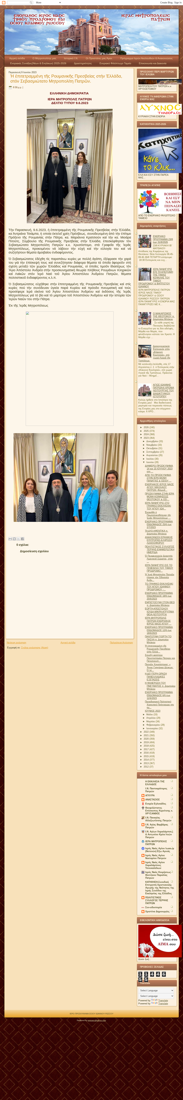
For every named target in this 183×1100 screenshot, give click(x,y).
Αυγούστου (152, 455)
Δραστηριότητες (83, 63)
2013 (146, 763)
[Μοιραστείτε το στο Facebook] (22, 539)
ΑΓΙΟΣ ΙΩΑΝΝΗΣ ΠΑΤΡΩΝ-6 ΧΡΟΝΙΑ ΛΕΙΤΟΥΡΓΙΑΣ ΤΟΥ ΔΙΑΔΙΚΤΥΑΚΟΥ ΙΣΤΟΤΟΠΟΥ (163, 390)
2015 (146, 756)
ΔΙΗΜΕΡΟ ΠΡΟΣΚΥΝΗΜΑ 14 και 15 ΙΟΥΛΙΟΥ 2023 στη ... (159, 468)
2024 (146, 434)
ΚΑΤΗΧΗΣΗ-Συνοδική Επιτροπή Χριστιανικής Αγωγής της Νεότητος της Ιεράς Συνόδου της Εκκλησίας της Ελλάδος (159, 888)
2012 (146, 766)
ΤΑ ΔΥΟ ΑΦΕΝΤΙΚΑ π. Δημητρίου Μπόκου (156, 532)
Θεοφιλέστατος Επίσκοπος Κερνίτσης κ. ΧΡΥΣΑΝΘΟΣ (159, 810)
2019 (146, 742)
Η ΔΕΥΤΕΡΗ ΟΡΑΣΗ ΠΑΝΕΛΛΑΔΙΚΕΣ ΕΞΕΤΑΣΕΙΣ (156, 676)
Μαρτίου (151, 721)
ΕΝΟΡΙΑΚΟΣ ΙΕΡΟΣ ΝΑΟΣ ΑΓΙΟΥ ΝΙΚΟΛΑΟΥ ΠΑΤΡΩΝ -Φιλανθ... (159, 487)
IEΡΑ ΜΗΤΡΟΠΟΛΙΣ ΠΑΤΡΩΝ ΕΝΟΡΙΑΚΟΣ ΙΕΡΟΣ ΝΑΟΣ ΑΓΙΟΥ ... (158, 621)
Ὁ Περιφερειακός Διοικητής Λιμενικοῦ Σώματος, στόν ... (159, 559)
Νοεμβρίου (152, 445)
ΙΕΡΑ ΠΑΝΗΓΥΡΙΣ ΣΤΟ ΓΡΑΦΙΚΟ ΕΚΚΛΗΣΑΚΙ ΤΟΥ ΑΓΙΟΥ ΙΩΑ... (158, 506)
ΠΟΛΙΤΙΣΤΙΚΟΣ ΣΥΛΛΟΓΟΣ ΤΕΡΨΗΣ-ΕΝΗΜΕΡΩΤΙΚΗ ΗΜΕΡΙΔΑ (159, 549)
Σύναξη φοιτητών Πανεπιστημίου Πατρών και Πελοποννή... (160, 658)
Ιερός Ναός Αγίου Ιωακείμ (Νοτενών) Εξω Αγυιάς (159, 850)
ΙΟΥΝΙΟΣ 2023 (152, 711)
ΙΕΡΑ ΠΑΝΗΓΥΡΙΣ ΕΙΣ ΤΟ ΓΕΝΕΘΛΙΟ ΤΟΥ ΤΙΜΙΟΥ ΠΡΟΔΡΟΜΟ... (159, 568)
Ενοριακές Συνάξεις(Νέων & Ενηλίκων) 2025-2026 (38, 63)
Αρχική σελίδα (17, 58)
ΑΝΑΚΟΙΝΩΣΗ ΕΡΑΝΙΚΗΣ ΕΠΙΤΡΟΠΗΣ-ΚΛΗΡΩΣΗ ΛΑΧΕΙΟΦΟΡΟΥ (159, 540)
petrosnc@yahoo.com (97, 1020)
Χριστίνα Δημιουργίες (157, 911)
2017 (146, 749)
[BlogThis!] (14, 539)
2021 (146, 735)
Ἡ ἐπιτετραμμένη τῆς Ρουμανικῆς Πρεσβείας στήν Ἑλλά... (157, 648)
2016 (146, 752)
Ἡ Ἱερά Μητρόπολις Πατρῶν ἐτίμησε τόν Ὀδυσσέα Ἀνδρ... (159, 577)
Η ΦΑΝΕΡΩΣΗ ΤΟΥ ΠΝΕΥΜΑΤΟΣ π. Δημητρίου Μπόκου (160, 686)
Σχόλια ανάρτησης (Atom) (34, 647)
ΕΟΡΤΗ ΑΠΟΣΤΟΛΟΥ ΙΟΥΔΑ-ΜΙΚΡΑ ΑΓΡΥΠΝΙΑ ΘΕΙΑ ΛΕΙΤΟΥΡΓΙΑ (159, 611)
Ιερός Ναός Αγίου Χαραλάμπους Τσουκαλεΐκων (155, 865)
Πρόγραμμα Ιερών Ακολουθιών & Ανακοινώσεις (146, 58)
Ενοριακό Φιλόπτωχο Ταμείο (115, 63)
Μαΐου (150, 714)
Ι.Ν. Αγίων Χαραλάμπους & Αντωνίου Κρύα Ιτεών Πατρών (159, 834)
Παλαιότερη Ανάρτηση (121, 642)
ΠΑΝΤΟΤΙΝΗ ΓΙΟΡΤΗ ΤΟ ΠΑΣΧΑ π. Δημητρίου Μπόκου (158, 639)
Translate (163, 1000)
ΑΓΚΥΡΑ (150, 795)
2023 (146, 438)
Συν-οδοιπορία (153, 907)
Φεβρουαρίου (153, 725)
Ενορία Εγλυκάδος (155, 803)
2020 (146, 738)
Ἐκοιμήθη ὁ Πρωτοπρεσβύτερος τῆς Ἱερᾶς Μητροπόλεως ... (158, 515)
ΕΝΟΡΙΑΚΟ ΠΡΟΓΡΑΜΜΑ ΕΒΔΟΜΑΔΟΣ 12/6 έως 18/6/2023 (159, 630)
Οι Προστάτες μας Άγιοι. (99, 58)
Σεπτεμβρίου (153, 452)
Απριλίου (151, 718)
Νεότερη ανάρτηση (16, 642)
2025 (146, 431)
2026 (146, 427)
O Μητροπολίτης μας (44, 58)
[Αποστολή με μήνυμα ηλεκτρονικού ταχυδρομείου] (10, 539)
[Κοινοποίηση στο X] (18, 539)
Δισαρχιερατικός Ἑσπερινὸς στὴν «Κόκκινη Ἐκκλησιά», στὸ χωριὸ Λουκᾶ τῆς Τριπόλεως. (154, 353)
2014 (146, 759)
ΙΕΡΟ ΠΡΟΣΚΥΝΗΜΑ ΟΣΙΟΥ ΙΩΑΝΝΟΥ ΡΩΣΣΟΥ (91, 1014)
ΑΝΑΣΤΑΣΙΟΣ (152, 799)
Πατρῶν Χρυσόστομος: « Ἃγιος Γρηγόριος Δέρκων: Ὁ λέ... (159, 667)
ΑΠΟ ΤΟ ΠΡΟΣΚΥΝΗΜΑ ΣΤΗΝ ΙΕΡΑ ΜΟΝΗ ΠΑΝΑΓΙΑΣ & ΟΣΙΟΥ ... (158, 478)
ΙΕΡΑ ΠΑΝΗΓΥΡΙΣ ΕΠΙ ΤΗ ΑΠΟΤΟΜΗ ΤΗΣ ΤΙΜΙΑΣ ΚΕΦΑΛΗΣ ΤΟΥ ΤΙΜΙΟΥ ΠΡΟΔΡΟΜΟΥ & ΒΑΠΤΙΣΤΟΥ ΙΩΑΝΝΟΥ (155, 278)
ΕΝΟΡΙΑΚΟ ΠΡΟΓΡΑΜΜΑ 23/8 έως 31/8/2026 (163, 239)
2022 (146, 731)
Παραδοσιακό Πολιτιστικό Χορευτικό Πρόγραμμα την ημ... (159, 704)
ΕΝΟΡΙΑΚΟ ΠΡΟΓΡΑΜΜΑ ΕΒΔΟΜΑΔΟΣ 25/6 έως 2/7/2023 (159, 524)
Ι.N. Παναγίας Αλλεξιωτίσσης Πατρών (158, 819)
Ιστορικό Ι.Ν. (71, 58)
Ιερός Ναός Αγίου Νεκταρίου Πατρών (155, 857)
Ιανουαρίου (152, 728)
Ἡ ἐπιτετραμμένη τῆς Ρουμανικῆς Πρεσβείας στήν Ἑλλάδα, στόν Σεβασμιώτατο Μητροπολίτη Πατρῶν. (66, 78)
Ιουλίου (150, 458)
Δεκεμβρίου (152, 441)
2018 (146, 745)
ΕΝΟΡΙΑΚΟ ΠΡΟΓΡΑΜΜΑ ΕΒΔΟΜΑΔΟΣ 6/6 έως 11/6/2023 (159, 695)
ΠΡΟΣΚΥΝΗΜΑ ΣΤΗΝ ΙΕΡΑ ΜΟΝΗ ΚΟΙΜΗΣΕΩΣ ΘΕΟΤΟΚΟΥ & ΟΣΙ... (159, 496)
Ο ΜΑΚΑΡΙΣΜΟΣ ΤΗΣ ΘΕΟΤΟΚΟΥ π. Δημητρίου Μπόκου (164, 316)
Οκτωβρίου (152, 448)
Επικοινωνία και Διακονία (152, 63)
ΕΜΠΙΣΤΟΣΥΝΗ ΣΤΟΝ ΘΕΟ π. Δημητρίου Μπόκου (160, 604)
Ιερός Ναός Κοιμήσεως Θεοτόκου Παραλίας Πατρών (158, 875)
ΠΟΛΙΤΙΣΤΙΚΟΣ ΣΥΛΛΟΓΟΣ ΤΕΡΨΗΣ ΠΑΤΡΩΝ (156, 900)
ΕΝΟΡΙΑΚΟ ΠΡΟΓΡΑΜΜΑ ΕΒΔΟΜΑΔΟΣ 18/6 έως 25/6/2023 (159, 596)
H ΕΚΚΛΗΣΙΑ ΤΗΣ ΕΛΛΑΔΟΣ (155, 783)
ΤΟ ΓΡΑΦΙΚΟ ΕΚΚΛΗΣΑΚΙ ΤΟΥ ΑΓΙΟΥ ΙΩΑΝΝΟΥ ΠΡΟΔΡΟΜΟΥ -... (159, 586)
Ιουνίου (150, 462)
